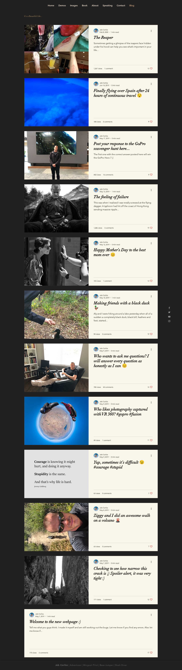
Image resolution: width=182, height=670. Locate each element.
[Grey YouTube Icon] (169, 316)
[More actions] (152, 31)
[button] (154, 16)
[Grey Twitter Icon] (169, 312)
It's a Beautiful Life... (33, 16)
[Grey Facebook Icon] (169, 307)
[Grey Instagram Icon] (169, 321)
